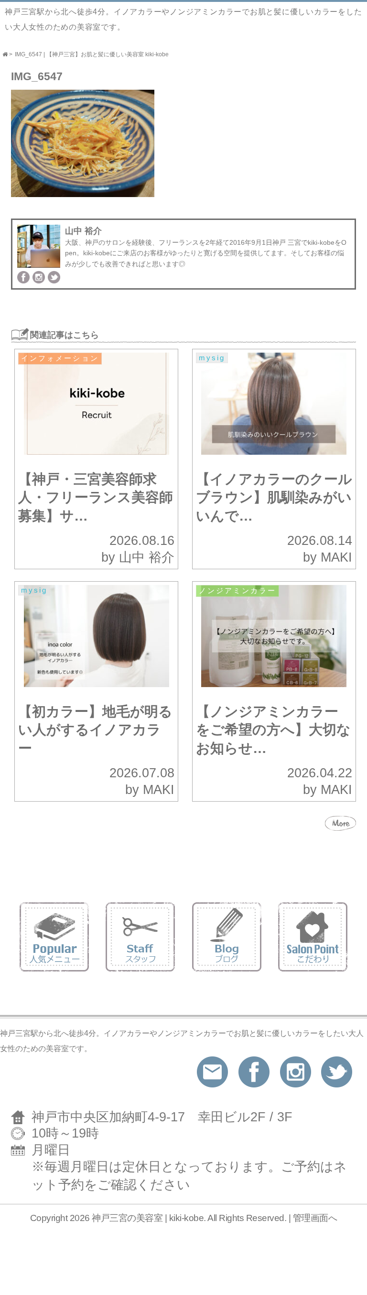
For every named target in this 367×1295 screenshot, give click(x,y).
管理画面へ (315, 1218)
